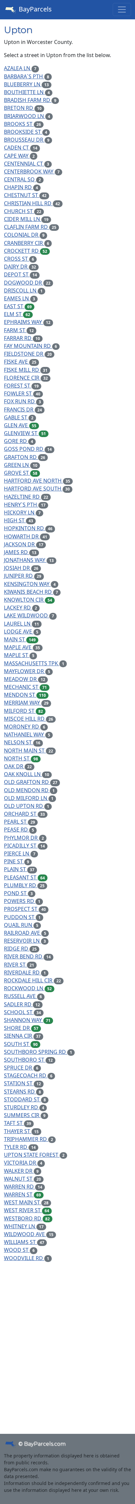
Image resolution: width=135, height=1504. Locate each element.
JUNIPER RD (22, 575)
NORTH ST (21, 758)
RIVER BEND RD (27, 956)
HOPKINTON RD (28, 528)
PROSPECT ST (25, 908)
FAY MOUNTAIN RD (30, 346)
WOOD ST (19, 1249)
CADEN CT (20, 147)
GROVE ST (20, 472)
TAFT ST (17, 1123)
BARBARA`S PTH (26, 76)
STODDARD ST (25, 1099)
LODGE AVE (21, 631)
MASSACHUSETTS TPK (34, 663)
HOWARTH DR (25, 536)
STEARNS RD (22, 1091)
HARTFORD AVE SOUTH (37, 488)
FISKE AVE (20, 361)
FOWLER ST (22, 393)
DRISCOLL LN (23, 290)
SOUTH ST (21, 1044)
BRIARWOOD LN (27, 116)
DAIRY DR (20, 266)
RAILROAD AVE (25, 932)
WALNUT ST (22, 1178)
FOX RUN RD (22, 401)
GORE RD (18, 441)
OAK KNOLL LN (26, 774)
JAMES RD (20, 552)
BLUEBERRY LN (26, 84)
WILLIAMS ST (24, 1242)
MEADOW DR (24, 679)
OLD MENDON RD (29, 790)
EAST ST (18, 306)
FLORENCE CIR (26, 377)
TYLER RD (20, 1147)
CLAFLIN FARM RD (30, 227)
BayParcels (34, 9)
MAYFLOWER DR (27, 671)
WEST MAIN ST (26, 1202)
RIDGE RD (20, 948)
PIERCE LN (19, 853)
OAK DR (18, 766)
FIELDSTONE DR (28, 353)
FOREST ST (21, 385)
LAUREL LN (21, 623)
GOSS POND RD (28, 448)
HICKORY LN (22, 512)
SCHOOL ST (22, 1012)
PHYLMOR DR (24, 837)
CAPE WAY (19, 155)
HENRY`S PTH (25, 504)
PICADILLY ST (24, 845)
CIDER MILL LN (26, 219)
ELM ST (17, 314)
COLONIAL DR (24, 234)
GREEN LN (20, 465)
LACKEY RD (20, 607)
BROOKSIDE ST (25, 131)
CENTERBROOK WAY (32, 171)
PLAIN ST (19, 869)
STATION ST (22, 1083)
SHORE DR (21, 1028)
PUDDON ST (22, 917)
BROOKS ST (22, 124)
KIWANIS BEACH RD (31, 591)
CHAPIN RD (21, 187)
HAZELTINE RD (26, 496)
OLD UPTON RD (26, 806)
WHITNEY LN (24, 1226)
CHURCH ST (22, 211)
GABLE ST (18, 417)
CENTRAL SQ (22, 179)
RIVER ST (19, 964)
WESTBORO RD (27, 1218)
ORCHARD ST (24, 813)
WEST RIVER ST (26, 1210)
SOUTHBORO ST (28, 1059)
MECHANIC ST (25, 687)
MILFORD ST (23, 710)
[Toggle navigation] (122, 9)
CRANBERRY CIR (26, 243)
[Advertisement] (67, 1337)
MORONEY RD (24, 726)
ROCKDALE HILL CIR (32, 980)
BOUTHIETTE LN (27, 92)
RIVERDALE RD (25, 972)
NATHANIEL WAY (27, 734)
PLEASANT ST (24, 877)
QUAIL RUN (21, 925)
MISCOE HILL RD (28, 718)
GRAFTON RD (24, 457)
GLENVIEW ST (25, 433)
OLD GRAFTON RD (30, 782)
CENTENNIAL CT (26, 163)
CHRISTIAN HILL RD (32, 203)
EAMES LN (19, 298)
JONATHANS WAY (29, 560)
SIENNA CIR (22, 1035)
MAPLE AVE (22, 647)
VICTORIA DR (23, 1162)
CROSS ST (19, 258)
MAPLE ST (19, 655)
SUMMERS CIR (25, 1115)
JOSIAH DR (21, 568)
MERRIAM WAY (26, 702)
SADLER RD (22, 1004)
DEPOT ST (20, 274)
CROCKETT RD (25, 250)
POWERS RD (22, 901)
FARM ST (19, 330)
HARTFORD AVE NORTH (37, 480)
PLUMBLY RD (24, 885)
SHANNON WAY (27, 1020)
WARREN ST (22, 1194)
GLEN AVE (20, 425)
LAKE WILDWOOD (29, 615)
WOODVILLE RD (26, 1258)
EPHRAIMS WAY (27, 322)
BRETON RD (23, 107)
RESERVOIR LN (25, 940)
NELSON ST (22, 742)
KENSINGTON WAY (30, 584)
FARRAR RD (22, 338)
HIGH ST (18, 520)
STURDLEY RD (24, 1107)
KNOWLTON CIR (28, 599)
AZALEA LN (20, 68)
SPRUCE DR (21, 1067)
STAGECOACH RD (28, 1075)
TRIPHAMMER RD (28, 1139)
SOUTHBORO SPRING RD (38, 1051)
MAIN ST (20, 639)
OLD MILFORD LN (28, 798)
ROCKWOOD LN (28, 988)
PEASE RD (19, 829)
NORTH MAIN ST (28, 750)
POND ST (18, 893)
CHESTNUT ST (25, 195)
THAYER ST (21, 1131)
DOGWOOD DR (27, 282)
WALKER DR (21, 1170)
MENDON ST (25, 694)
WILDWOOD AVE (28, 1234)
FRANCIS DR (23, 409)
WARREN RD (23, 1186)
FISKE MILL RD (26, 369)
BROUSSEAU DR (26, 139)
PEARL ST (19, 821)
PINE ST (16, 861)
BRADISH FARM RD (30, 100)
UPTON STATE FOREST (34, 1154)
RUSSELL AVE (23, 996)
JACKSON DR (23, 544)
